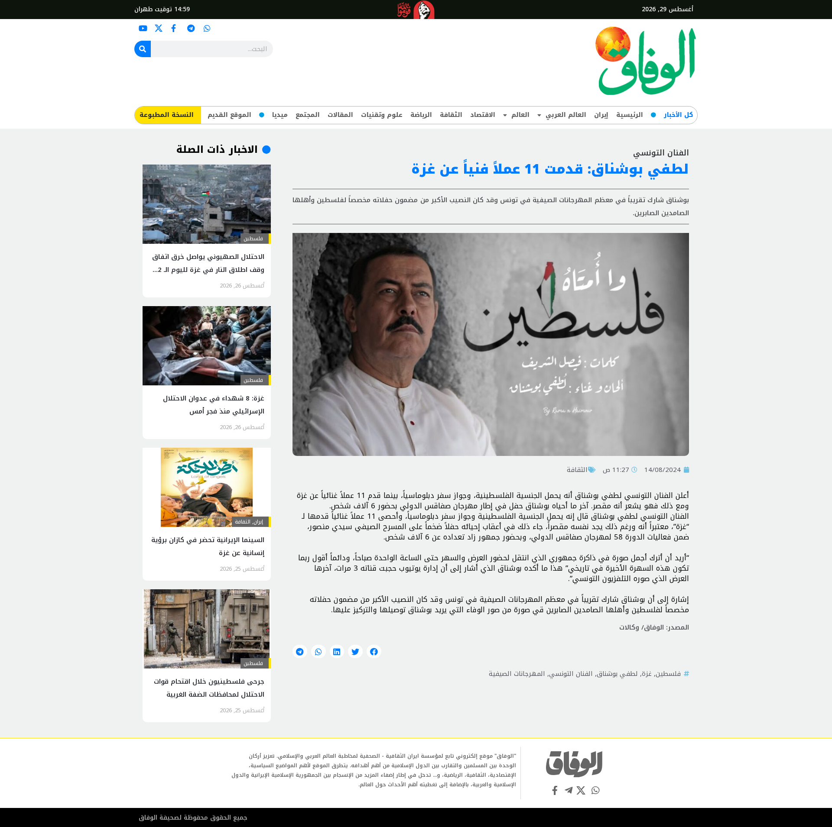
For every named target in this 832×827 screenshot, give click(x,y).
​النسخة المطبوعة (167, 115)
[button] (374, 652)
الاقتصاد (482, 115)
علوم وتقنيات (382, 115)
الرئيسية (629, 115)
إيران (601, 115)
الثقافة (451, 115)
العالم (520, 115)
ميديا (280, 115)
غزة (647, 674)
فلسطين (668, 674)
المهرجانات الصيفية (517, 674)
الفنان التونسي (571, 674)
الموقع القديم (229, 115)
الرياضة (421, 115)
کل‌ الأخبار (678, 115)
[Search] (142, 49)
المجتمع (308, 115)
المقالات (340, 115)
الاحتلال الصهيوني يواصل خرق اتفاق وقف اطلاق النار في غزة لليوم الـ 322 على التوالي (207, 270)
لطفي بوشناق (617, 674)
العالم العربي (566, 115)
